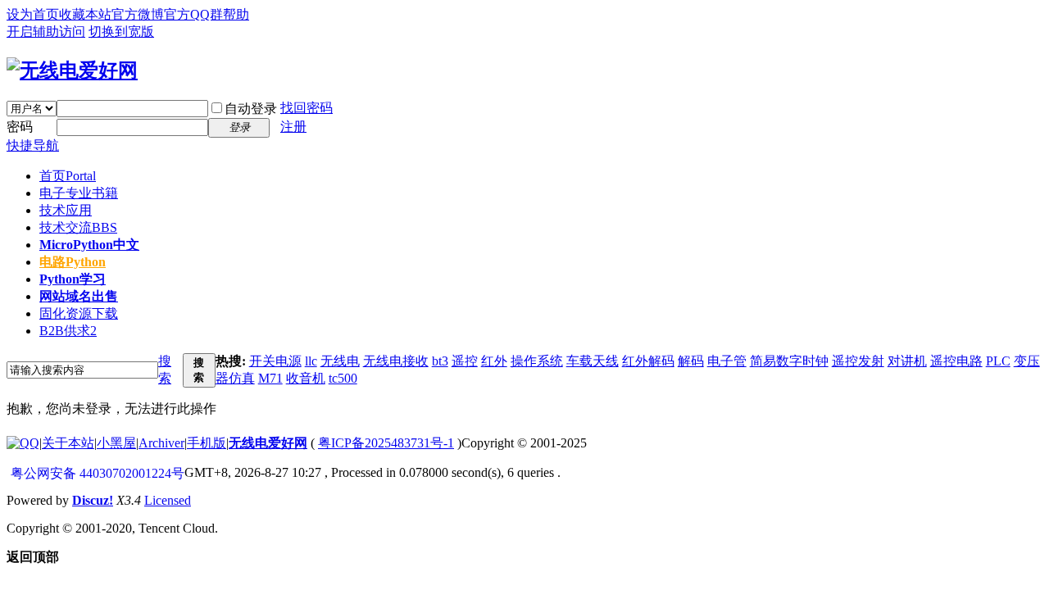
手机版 (206, 443)
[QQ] (23, 443)
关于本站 (68, 443)
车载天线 (592, 361)
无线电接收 (396, 361)
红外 (494, 361)
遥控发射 (858, 361)
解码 (691, 361)
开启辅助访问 (46, 32)
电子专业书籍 (78, 193)
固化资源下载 (78, 313)
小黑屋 (116, 443)
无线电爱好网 (268, 443)
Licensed (167, 500)
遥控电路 (956, 361)
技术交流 (78, 227)
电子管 (727, 361)
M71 (270, 378)
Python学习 (72, 279)
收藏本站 (85, 14)
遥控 (465, 361)
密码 (20, 127)
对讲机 (907, 361)
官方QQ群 (193, 14)
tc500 (343, 378)
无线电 (340, 361)
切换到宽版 (121, 32)
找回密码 (306, 108)
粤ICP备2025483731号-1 (386, 443)
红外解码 (648, 361)
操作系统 (537, 361)
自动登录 (251, 109)
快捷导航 (33, 145)
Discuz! (92, 500)
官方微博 (137, 14)
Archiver (161, 443)
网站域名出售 (78, 296)
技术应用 (65, 210)
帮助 (236, 14)
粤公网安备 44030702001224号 (97, 473)
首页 (67, 176)
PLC (998, 361)
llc (311, 361)
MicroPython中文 (89, 245)
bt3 (440, 361)
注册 (293, 127)
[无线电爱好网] (72, 70)
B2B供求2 (68, 331)
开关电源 (275, 361)
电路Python (72, 262)
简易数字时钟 (789, 361)
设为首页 (33, 14)
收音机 (305, 378)
